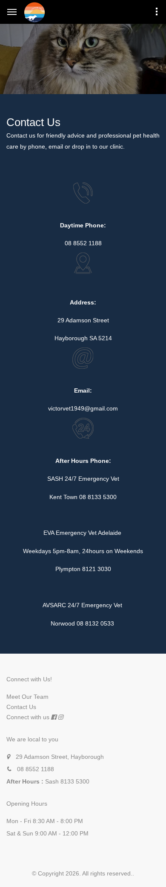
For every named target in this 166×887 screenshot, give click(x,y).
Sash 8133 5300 (67, 781)
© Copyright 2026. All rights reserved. (82, 873)
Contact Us (21, 706)
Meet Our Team (27, 696)
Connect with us (27, 717)
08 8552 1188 (35, 769)
